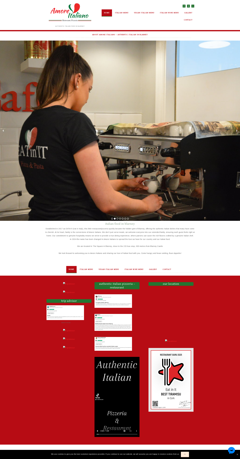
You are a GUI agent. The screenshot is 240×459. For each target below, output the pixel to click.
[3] (117, 219)
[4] (120, 219)
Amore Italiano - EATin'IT (70, 13)
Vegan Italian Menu (109, 269)
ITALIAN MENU (86, 269)
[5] (123, 219)
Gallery (153, 269)
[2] (115, 219)
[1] (112, 219)
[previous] (3, 131)
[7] (128, 219)
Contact (167, 269)
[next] (237, 131)
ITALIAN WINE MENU (134, 269)
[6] (125, 219)
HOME (71, 269)
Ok (185, 454)
